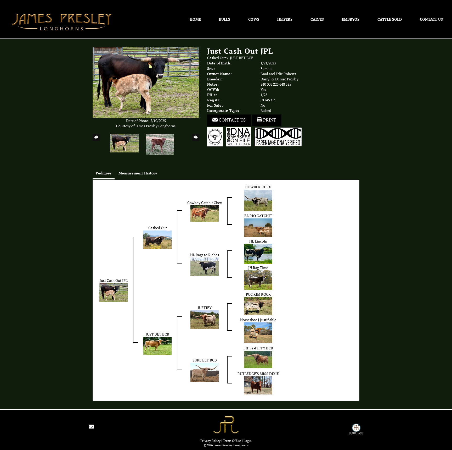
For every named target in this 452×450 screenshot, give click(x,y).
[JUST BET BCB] (157, 345)
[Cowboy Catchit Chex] (204, 213)
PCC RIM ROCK (258, 294)
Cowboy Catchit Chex (204, 202)
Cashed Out (216, 58)
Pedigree (103, 173)
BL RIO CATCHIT (258, 215)
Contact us (232, 120)
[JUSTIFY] (204, 319)
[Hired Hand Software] (356, 431)
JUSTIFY (205, 307)
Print (269, 120)
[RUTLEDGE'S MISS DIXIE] (258, 385)
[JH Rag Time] (258, 279)
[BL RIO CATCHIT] (258, 227)
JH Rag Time (258, 267)
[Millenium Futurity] (216, 136)
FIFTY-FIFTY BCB (258, 348)
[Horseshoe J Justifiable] (258, 332)
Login (248, 441)
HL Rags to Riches (204, 255)
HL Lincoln (258, 241)
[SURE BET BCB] (204, 372)
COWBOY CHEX (258, 187)
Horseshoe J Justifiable (258, 319)
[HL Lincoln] (258, 253)
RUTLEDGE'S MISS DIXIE (258, 373)
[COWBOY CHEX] (258, 200)
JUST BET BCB (241, 58)
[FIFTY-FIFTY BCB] (258, 358)
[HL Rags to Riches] (204, 266)
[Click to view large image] (146, 82)
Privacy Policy (210, 441)
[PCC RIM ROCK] (258, 305)
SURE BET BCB (205, 360)
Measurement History (137, 173)
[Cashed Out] (157, 239)
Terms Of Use (232, 441)
